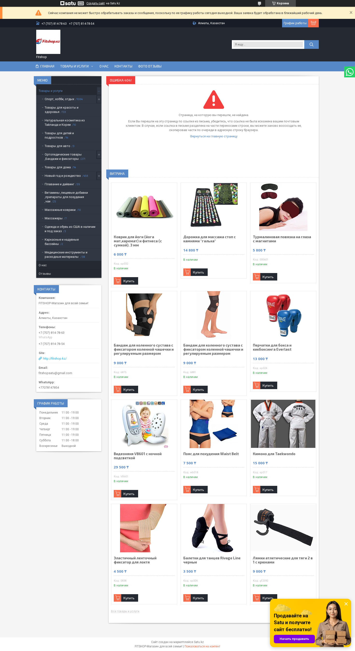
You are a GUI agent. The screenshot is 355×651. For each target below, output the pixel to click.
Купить (129, 281)
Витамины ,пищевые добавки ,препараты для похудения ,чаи (66, 197)
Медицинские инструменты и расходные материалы (66, 255)
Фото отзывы (150, 66)
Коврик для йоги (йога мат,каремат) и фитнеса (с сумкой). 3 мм (138, 241)
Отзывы (45, 273)
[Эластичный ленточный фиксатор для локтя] (144, 528)
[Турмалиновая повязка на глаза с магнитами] (283, 207)
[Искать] (311, 44)
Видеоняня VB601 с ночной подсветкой (138, 456)
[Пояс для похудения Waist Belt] (214, 424)
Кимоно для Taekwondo (274, 454)
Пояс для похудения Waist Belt (211, 454)
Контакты (123, 66)
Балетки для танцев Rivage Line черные (212, 560)
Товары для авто (57, 146)
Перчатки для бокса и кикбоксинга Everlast (272, 347)
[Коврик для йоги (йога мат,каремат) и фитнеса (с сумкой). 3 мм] (144, 207)
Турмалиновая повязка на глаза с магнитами (282, 239)
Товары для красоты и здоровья (61, 110)
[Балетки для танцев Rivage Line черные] (214, 528)
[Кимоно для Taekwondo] (283, 424)
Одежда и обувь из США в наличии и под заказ (70, 229)
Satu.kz (199, 642)
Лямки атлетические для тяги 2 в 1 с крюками (283, 560)
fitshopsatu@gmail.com (55, 373)
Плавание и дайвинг (59, 184)
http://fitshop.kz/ (55, 358)
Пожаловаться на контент (202, 646)
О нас (104, 66)
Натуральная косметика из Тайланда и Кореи (65, 122)
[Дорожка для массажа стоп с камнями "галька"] (214, 207)
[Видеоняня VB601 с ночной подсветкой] (144, 424)
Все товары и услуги (125, 611)
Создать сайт (95, 3)
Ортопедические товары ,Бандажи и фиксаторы (63, 157)
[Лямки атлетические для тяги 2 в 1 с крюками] (283, 528)
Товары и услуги (74, 66)
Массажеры (54, 218)
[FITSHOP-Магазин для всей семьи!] (48, 42)
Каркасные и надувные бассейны (62, 242)
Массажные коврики (60, 210)
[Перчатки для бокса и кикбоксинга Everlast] (283, 315)
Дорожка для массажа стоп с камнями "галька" (209, 239)
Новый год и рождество (63, 176)
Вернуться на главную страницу (213, 136)
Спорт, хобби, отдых (59, 99)
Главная (47, 66)
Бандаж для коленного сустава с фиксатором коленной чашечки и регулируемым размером (144, 349)
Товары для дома (58, 167)
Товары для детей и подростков (59, 135)
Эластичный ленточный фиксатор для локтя (135, 560)
